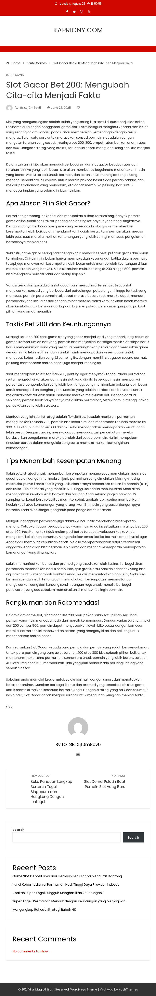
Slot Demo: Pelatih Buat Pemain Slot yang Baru (104, 781)
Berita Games (15, 75)
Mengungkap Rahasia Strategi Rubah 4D (44, 909)
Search (18, 829)
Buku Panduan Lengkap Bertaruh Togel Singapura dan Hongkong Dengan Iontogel (51, 789)
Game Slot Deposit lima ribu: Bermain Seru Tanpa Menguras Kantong (67, 876)
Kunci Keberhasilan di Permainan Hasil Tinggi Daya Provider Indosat (65, 884)
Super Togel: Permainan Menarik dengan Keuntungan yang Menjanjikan (68, 901)
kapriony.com (78, 30)
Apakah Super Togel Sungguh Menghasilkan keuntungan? (58, 893)
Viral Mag (106, 989)
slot (9, 706)
